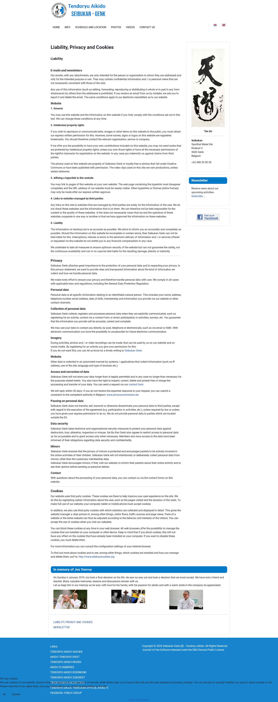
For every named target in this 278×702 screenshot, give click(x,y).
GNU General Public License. (208, 649)
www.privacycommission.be (123, 394)
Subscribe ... (198, 196)
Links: (54, 646)
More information (139, 700)
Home (56, 27)
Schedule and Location (90, 27)
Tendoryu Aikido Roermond (68, 672)
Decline (16, 694)
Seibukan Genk (133, 350)
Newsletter (61, 627)
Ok (4, 694)
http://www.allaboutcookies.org (96, 556)
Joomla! (146, 649)
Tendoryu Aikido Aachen (66, 651)
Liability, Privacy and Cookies (73, 622)
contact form (136, 384)
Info (67, 27)
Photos (116, 27)
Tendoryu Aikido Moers (65, 662)
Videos (130, 27)
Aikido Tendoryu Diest (65, 656)
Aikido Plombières (62, 667)
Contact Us (147, 27)
